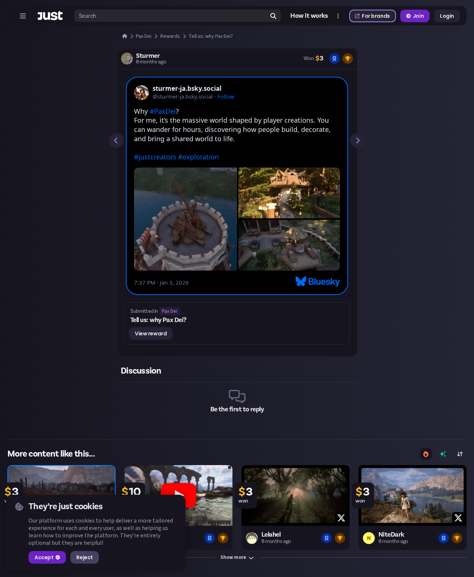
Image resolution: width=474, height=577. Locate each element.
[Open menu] (23, 16)
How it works (309, 16)
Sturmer (148, 56)
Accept (43, 557)
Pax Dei (169, 311)
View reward (151, 333)
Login (447, 16)
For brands (376, 16)
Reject (84, 557)
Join (418, 16)
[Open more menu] (338, 16)
